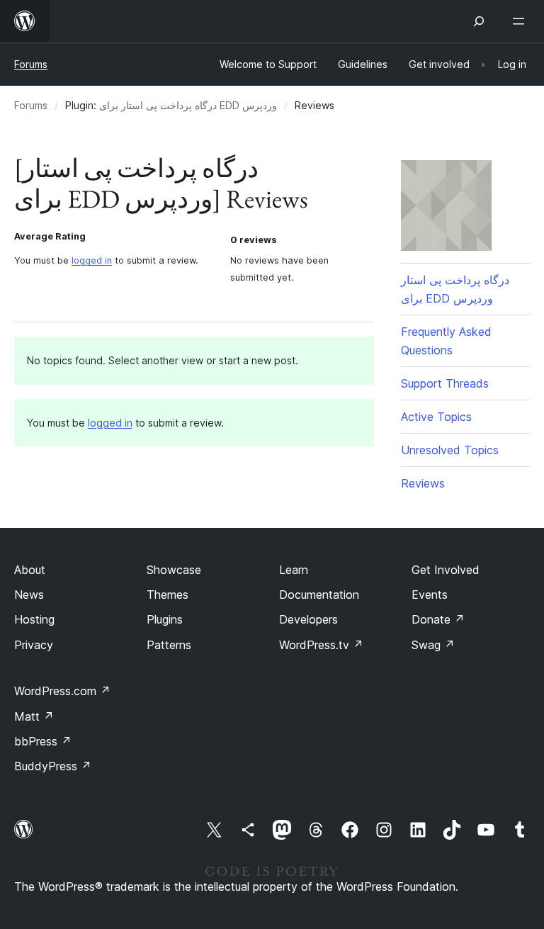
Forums (30, 64)
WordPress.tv (321, 645)
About (29, 570)
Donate (438, 619)
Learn (293, 570)
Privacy (33, 645)
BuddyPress (52, 766)
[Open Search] (479, 21)
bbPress (43, 741)
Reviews (423, 483)
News (29, 594)
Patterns (169, 645)
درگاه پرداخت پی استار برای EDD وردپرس (188, 105)
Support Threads (445, 383)
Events (430, 594)
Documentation (319, 594)
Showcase (174, 570)
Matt (34, 716)
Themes (167, 594)
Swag (433, 645)
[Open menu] (521, 21)
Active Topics (436, 417)
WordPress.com (62, 691)
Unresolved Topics (450, 450)
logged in (92, 260)
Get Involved (446, 570)
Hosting (34, 619)
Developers (308, 619)
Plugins (165, 619)
